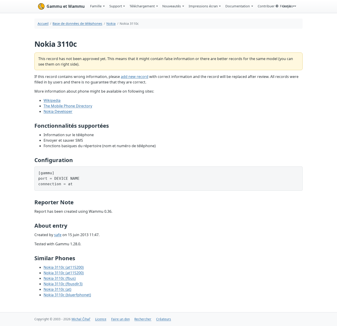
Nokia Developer (58, 111)
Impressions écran (203, 6)
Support (115, 6)
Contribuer (266, 6)
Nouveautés (171, 6)
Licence (100, 319)
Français (286, 6)
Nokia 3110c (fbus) (60, 278)
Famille (96, 6)
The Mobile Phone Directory (68, 105)
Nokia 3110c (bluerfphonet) (67, 294)
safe (57, 234)
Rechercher (142, 319)
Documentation (237, 6)
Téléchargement (142, 6)
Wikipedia (52, 100)
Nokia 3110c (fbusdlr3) (63, 283)
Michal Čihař (81, 319)
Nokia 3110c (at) (57, 289)
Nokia (111, 23)
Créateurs (163, 319)
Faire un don (120, 319)
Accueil (43, 23)
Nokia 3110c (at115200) (64, 267)
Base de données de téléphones (77, 23)
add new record (134, 76)
